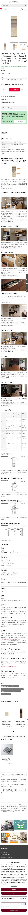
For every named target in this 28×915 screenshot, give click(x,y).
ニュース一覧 (4, 852)
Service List (5, 900)
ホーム (2, 805)
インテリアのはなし (5, 854)
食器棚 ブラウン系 (5, 693)
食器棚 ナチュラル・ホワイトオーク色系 (11, 691)
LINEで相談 (20, 121)
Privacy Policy (14, 886)
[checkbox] (24, 904)
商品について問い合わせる (8, 108)
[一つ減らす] (7, 90)
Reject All (13, 889)
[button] (13, 731)
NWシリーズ (15, 686)
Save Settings (14, 910)
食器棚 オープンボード (6, 688)
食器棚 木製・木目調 (18, 688)
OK (14, 893)
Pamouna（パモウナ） (6, 686)
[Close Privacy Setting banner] (25, 861)
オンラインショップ (11, 805)
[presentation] (27, 46)
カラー (2, 77)
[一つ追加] (7, 89)
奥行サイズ (3, 70)
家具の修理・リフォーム (6, 857)
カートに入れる (14, 89)
